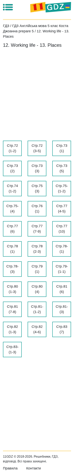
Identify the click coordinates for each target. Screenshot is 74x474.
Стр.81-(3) (62, 309)
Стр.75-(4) (12, 208)
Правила (10, 468)
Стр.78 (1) (12, 248)
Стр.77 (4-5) (61, 208)
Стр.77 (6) (12, 228)
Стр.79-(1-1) (62, 269)
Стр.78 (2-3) (37, 248)
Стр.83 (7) (61, 329)
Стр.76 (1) (37, 208)
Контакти (33, 468)
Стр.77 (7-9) (37, 228)
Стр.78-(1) (62, 248)
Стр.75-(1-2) (62, 188)
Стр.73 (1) (61, 148)
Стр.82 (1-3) (12, 329)
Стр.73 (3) (37, 168)
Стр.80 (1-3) (12, 289)
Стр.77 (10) (61, 228)
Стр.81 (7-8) (12, 309)
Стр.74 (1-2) (12, 188)
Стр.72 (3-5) (37, 148)
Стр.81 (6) (61, 289)
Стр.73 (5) (61, 168)
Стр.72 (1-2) (12, 148)
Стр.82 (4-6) (37, 329)
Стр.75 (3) (37, 188)
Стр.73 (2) (12, 168)
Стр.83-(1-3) (12, 349)
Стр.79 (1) (37, 269)
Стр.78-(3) (12, 269)
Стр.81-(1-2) (37, 309)
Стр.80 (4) (37, 289)
